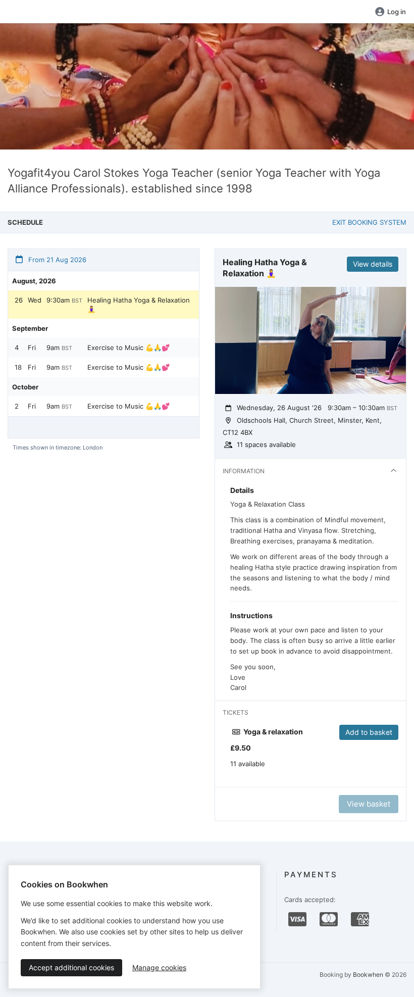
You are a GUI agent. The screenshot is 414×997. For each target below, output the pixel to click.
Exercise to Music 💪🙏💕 (128, 347)
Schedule (25, 222)
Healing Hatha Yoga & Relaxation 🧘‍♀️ (138, 304)
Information (244, 471)
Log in (396, 12)
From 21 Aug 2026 (56, 260)
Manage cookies (159, 967)
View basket (368, 804)
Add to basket (368, 732)
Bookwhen (368, 974)
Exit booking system (369, 222)
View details (372, 264)
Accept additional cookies (71, 967)
